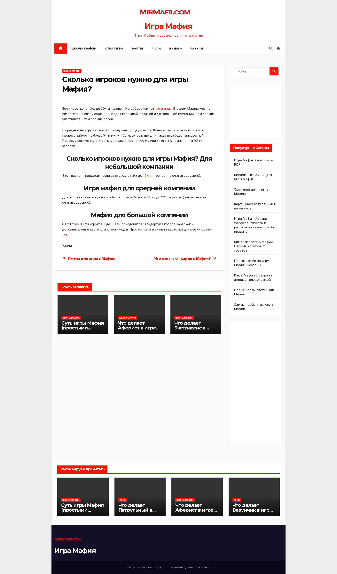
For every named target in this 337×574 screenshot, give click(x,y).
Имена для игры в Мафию (91, 258)
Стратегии (114, 48)
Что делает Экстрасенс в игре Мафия (190, 328)
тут (64, 235)
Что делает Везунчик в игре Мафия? (252, 510)
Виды (174, 48)
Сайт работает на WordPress (145, 567)
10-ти (147, 175)
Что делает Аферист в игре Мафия (137, 328)
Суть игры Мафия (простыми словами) (82, 328)
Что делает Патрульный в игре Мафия (135, 510)
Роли (156, 48)
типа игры (163, 108)
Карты (137, 48)
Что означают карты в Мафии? (182, 258)
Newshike (179, 567)
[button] (271, 48)
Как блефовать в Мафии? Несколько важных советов (254, 246)
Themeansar (203, 567)
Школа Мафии (84, 48)
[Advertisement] (263, 109)
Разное (196, 48)
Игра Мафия (168, 26)
